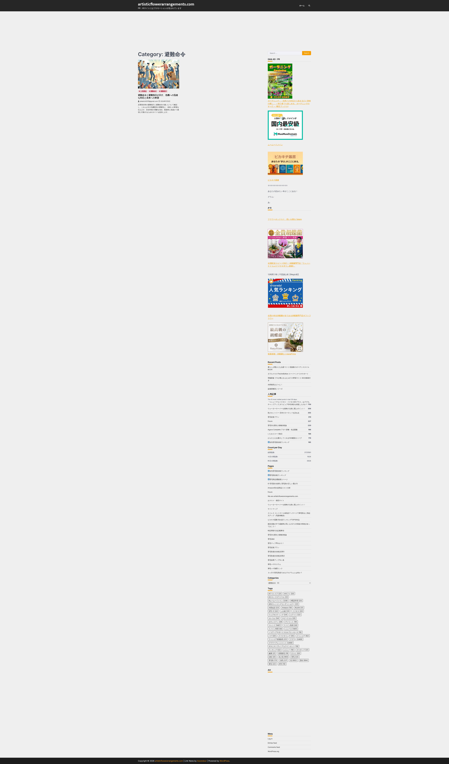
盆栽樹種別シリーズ (275, 389)
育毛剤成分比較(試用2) (276, 556)
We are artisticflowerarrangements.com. (283, 496)
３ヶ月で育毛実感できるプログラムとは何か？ (285, 573)
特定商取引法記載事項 (276, 531)
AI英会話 (274, 608)
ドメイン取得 (290, 625)
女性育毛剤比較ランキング (279, 442)
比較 (272, 657)
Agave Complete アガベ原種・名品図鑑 (282, 430)
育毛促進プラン (273, 417)
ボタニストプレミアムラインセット (283, 646)
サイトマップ (273, 509)
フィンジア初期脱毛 (278, 639)
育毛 (294, 657)
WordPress (224, 761)
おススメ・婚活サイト (276, 500)
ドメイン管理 (275, 629)
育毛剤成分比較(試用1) (276, 552)
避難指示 (164, 91)
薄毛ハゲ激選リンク (275, 568)
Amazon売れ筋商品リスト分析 (279, 488)
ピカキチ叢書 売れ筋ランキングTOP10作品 (284, 520)
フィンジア (303, 636)
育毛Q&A (271, 539)
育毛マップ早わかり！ (276, 543)
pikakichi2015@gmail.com (149, 101)
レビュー (289, 650)
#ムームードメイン (278, 601)
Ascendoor (202, 761)
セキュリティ (275, 622)
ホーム (302, 5)
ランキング (275, 650)
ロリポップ (302, 650)
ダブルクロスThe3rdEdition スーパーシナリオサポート (288, 374)
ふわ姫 (285, 611)
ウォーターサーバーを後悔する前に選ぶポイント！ (286, 409)
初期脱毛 (283, 653)
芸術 (304, 660)
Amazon (287, 608)
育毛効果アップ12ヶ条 (276, 560)
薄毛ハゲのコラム (274, 564)
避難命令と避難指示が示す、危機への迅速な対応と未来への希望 (158, 96)
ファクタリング (286, 636)
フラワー (296, 639)
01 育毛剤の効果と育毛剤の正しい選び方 (283, 484)
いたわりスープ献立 (275, 434)
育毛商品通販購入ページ (279, 479)
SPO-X (273, 611)
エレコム (274, 618)
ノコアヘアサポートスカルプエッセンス (285, 632)
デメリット (291, 622)
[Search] (309, 5)
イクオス (298, 611)
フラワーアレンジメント (281, 643)
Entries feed (272, 743)
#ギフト (289, 594)
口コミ (295, 653)
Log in (270, 739)
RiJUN (299, 608)
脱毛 (283, 660)
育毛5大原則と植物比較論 (277, 425)
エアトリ (295, 615)
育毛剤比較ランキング (278, 475)
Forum (270, 421)
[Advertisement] (224, 29)
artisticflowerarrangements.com (166, 4)
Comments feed (274, 747)
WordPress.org (273, 751)
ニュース (291, 629)
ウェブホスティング (278, 615)
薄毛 (272, 664)
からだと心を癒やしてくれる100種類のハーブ (285, 438)
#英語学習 (296, 601)
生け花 (283, 657)
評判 (282, 664)
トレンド (275, 625)
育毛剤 (273, 660)
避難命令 (153, 91)
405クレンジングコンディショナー (283, 604)
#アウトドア (275, 594)
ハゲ (272, 636)
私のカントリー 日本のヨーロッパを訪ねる (283, 413)
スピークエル (288, 618)
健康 (272, 653)
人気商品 (143, 91)
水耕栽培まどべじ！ (275, 385)
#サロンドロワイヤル (278, 597)
